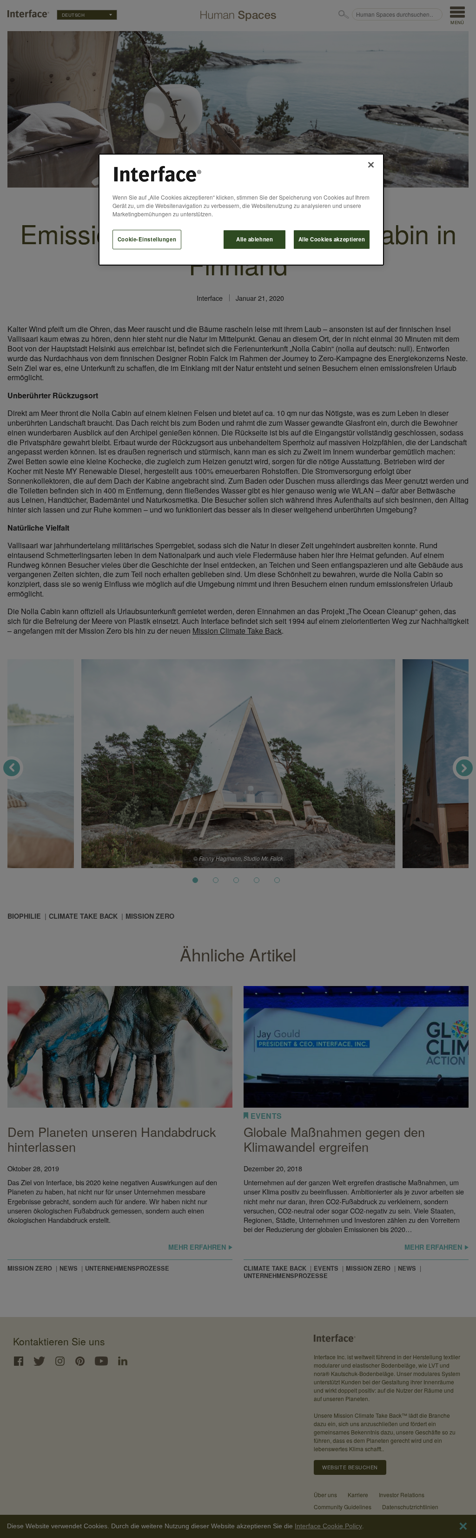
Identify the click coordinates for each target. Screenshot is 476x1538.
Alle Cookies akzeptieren (331, 239)
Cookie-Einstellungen (147, 239)
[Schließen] (371, 165)
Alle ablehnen (254, 239)
